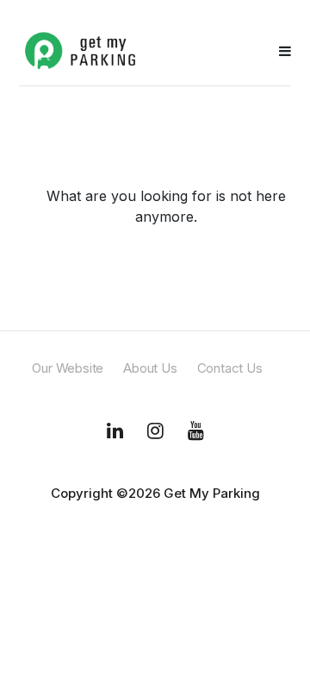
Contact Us (230, 368)
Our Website (67, 368)
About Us (150, 368)
